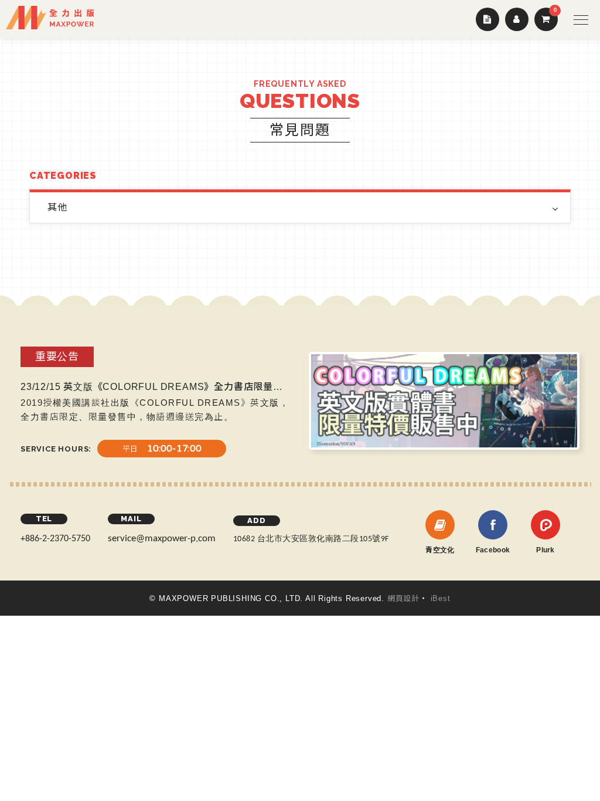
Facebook (493, 550)
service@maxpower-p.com (162, 539)
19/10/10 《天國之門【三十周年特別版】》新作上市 (215, 387)
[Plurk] (545, 524)
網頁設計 (403, 598)
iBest (441, 598)
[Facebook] (492, 524)
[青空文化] (440, 524)
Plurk (545, 550)
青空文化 (439, 550)
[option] (242, 402)
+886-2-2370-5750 (55, 539)
